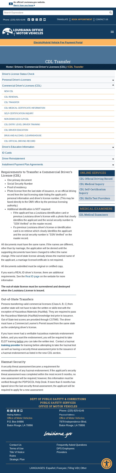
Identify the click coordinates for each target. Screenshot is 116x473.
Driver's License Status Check (18, 74)
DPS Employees (65, 448)
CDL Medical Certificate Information (24, 108)
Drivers (19, 67)
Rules (13, 456)
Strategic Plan (17, 459)
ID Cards (7, 153)
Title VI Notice (17, 452)
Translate (62, 19)
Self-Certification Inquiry (19, 113)
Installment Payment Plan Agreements (22, 164)
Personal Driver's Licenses (16, 79)
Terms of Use (17, 448)
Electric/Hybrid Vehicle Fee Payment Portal (58, 42)
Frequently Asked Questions (72, 445)
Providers (62, 452)
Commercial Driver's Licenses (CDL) (45, 67)
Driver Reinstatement (13, 158)
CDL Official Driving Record (19, 141)
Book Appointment (82, 19)
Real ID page (32, 276)
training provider (10, 345)
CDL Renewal (11, 97)
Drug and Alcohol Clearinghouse (23, 135)
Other (84, 468)
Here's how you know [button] (23, 5)
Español (50, 468)
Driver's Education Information (18, 147)
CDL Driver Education (16, 130)
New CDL (8, 91)
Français (61, 468)
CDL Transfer (11, 102)
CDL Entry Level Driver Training (22, 124)
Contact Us (102, 19)
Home (9, 67)
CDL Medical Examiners (93, 214)
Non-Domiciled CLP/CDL (16, 119)
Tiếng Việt (73, 468)
